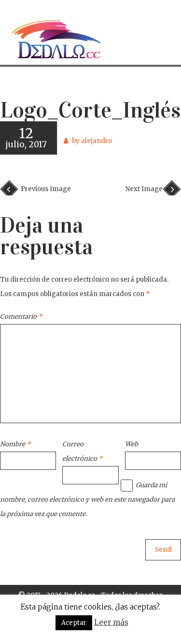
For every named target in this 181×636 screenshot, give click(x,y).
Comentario (21, 316)
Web (131, 444)
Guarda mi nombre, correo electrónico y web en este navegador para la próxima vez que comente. (87, 499)
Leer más (111, 622)
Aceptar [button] (73, 623)
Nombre (15, 444)
